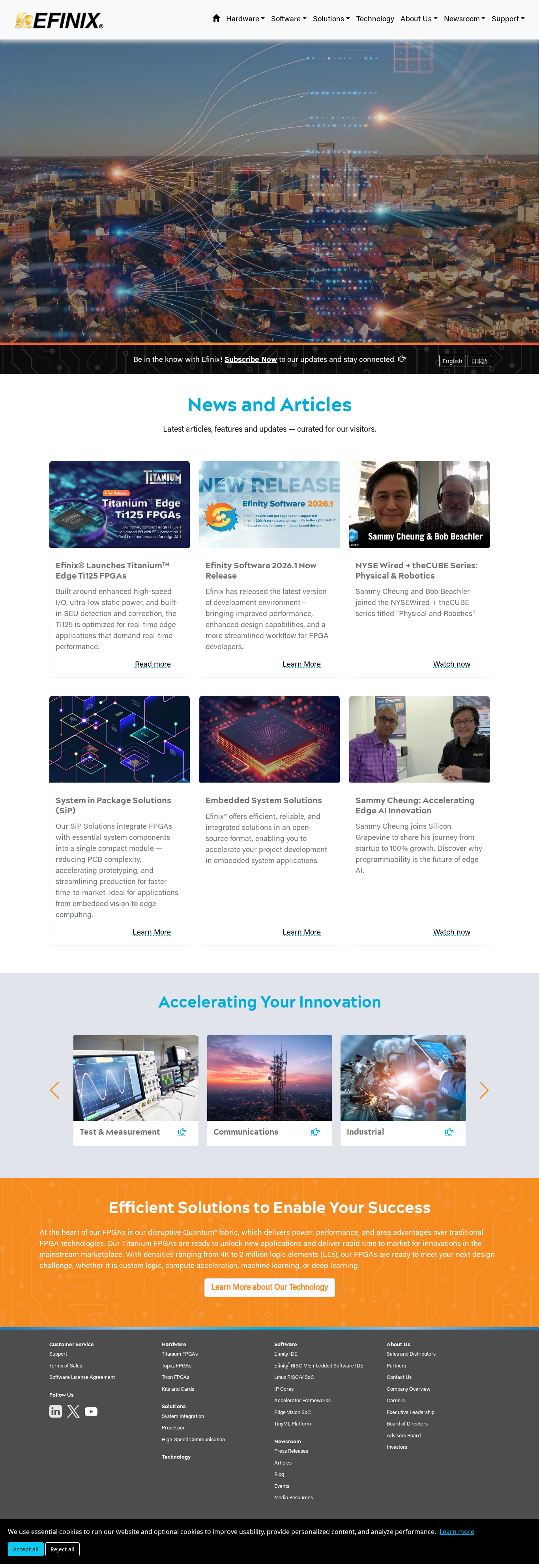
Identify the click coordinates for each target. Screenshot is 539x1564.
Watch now (452, 665)
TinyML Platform (292, 1424)
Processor (173, 1428)
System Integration (183, 1416)
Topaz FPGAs (176, 1366)
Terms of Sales (65, 1366)
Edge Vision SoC (292, 1412)
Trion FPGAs (175, 1377)
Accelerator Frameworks (302, 1400)
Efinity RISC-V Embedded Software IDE (318, 1366)
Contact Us (399, 1377)
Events (281, 1486)
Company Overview (408, 1389)
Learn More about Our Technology (269, 1288)
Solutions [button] (328, 19)
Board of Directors (407, 1424)
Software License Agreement (82, 1377)
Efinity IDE (286, 1354)
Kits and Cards (178, 1389)
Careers (396, 1400)
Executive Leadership (410, 1412)
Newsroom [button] (462, 19)
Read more (153, 665)
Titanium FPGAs (180, 1354)
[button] (54, 1090)
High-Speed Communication (193, 1439)
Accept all (26, 1549)
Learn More (302, 665)
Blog (279, 1474)
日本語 (479, 361)
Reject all (63, 1549)
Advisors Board (404, 1436)
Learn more (457, 1531)
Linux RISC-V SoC (294, 1377)
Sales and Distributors (411, 1354)
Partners (396, 1366)
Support (58, 1354)
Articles (283, 1463)
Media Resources (293, 1497)
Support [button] (505, 19)
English (452, 361)
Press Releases (291, 1451)
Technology (375, 19)
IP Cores (284, 1389)
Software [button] (286, 19)
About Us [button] (416, 19)
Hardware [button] (242, 19)
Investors (397, 1447)
